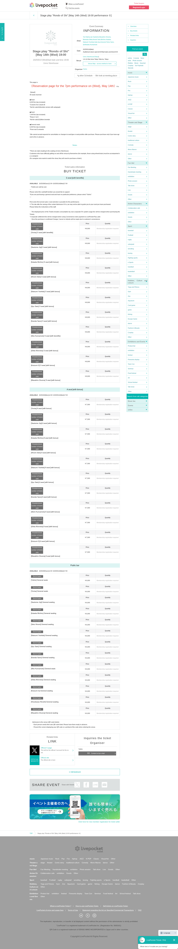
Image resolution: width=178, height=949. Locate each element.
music (130, 73)
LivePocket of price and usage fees (50, 910)
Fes (129, 90)
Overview (133, 26)
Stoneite (130, 68)
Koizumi (103, 42)
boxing (130, 253)
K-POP (130, 104)
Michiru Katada (106, 39)
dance (130, 154)
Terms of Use (73, 910)
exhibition (131, 176)
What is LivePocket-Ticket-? (60, 906)
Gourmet (143, 63)
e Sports (130, 262)
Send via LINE (95, 784)
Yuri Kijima (86, 37)
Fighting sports (133, 258)
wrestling (131, 249)
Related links (134, 35)
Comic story (132, 136)
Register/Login (139, 7)
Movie (136, 63)
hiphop (130, 95)
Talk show (131, 185)
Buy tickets (133, 31)
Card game (131, 305)
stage (130, 127)
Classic (130, 109)
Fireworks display (133, 359)
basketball (131, 271)
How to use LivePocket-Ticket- (87, 906)
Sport (130, 226)
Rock (129, 81)
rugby (130, 240)
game (130, 310)
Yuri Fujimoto (139, 65)
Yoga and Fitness (133, 287)
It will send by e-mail (104, 784)
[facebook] (89, 915)
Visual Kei (131, 113)
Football (130, 235)
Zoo (129, 296)
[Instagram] (96, 915)
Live (129, 190)
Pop (129, 86)
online (130, 58)
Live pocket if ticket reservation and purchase (44, 5)
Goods (130, 195)
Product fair (131, 346)
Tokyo (96, 57)
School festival (132, 382)
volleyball (131, 244)
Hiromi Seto (97, 39)
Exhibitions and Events (136, 342)
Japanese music (133, 77)
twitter (77, 784)
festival (130, 355)
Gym (129, 291)
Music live (131, 401)
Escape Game (132, 319)
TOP (31, 833)
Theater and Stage (135, 122)
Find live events (74, 8)
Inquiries (133, 40)
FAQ (139, 910)
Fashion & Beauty (133, 328)
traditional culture (133, 140)
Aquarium (131, 301)
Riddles (130, 63)
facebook (86, 784)
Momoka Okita (87, 39)
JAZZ (129, 100)
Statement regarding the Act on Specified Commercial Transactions (108, 910)
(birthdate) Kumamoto (90, 44)
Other (130, 118)
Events (130, 405)
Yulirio (85, 69)
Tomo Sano (110, 42)
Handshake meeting (134, 172)
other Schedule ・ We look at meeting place (98, 76)
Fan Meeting (132, 167)
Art (129, 378)
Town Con (131, 364)
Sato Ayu (97, 42)
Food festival (132, 373)
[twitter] (82, 915)
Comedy (136, 58)
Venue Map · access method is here (100, 63)
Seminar (130, 369)
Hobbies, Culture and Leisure (34, 887)
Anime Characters (135, 204)
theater (130, 131)
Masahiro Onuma (105, 37)
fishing (130, 314)
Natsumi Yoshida (88, 42)
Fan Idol (131, 163)
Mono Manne (132, 149)
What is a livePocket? (76, 4)
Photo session (137, 60)
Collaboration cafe (134, 208)
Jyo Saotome (94, 37)
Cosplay (130, 65)
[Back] (34, 15)
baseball (131, 230)
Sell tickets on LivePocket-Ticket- (115, 906)
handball (131, 267)
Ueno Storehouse (89, 57)
